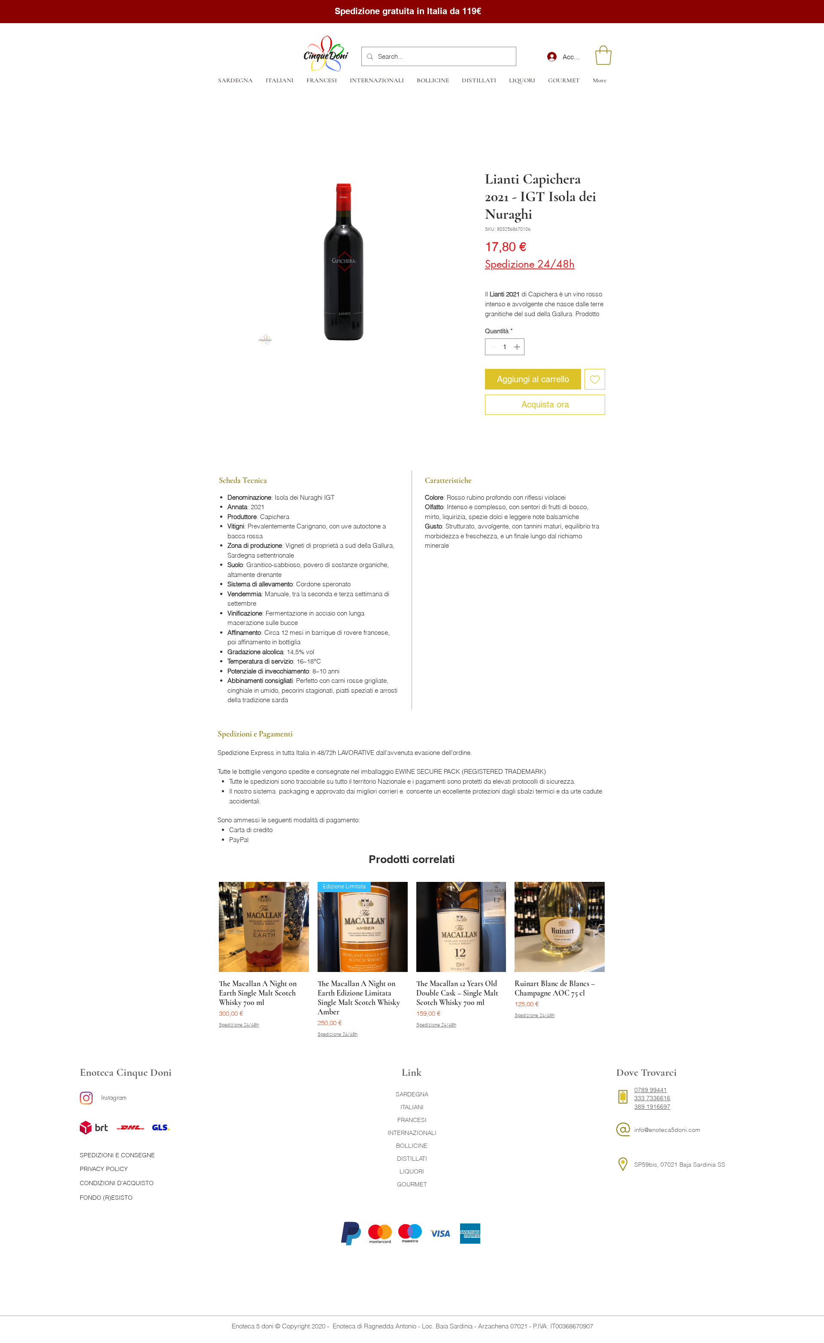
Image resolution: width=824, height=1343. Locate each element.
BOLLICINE (411, 1146)
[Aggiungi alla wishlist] (595, 379)
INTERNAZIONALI (412, 1133)
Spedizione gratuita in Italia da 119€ (409, 11)
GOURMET (412, 1184)
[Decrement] (492, 347)
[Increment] (518, 347)
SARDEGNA (412, 1094)
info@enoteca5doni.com (667, 1130)
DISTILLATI (412, 1158)
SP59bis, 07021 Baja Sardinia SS (679, 1164)
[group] (411, 960)
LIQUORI (412, 1171)
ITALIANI (412, 1107)
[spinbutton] (505, 347)
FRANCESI (412, 1120)
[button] (603, 55)
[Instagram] (86, 1098)
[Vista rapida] (264, 927)
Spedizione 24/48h (530, 264)
